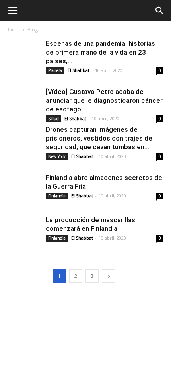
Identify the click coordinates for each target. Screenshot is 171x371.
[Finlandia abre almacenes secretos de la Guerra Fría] (24, 189)
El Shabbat (78, 70)
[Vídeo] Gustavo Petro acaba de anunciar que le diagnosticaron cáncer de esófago (104, 100)
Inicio (14, 29)
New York (57, 156)
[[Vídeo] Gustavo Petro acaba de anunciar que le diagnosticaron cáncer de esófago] (24, 103)
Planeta (55, 70)
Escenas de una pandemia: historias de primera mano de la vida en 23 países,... (100, 52)
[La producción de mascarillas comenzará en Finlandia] (24, 231)
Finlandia (57, 196)
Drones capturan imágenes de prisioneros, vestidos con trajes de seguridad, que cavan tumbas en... (99, 138)
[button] (160, 10)
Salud (53, 118)
